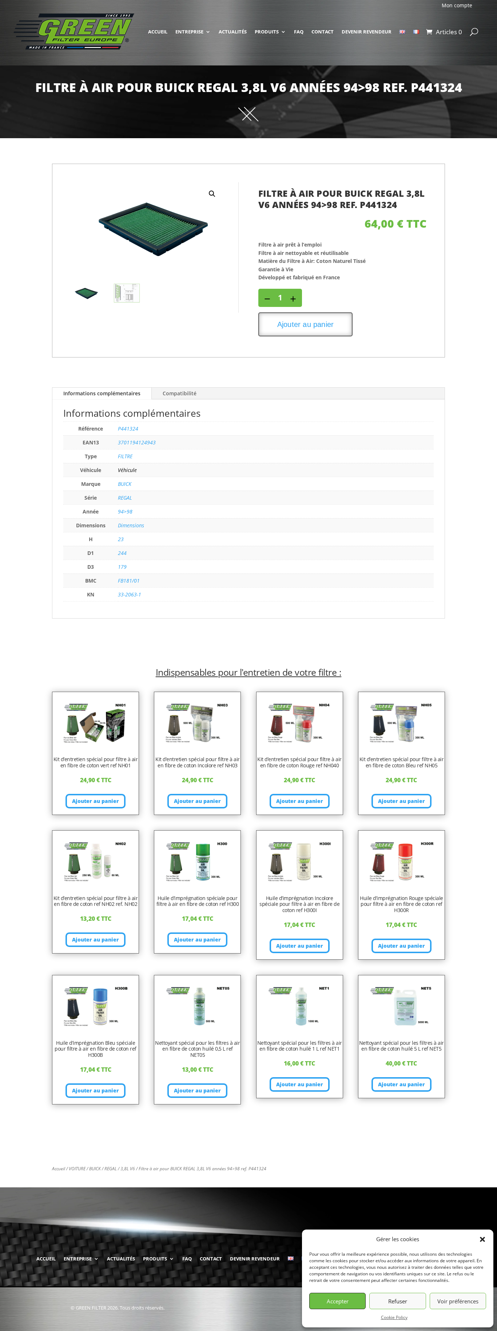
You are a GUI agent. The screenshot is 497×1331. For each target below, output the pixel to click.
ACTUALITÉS (233, 31)
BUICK (95, 1169)
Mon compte (457, 5)
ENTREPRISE (189, 31)
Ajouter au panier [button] (95, 801)
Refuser (397, 1301)
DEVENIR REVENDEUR (366, 31)
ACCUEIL (157, 31)
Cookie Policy (394, 1317)
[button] (482, 1239)
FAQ (298, 31)
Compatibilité (179, 393)
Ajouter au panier (305, 324)
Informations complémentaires (101, 393)
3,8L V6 (127, 1169)
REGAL (110, 1169)
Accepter (338, 1301)
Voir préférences (457, 1301)
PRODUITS (267, 31)
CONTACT (322, 31)
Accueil (58, 1169)
